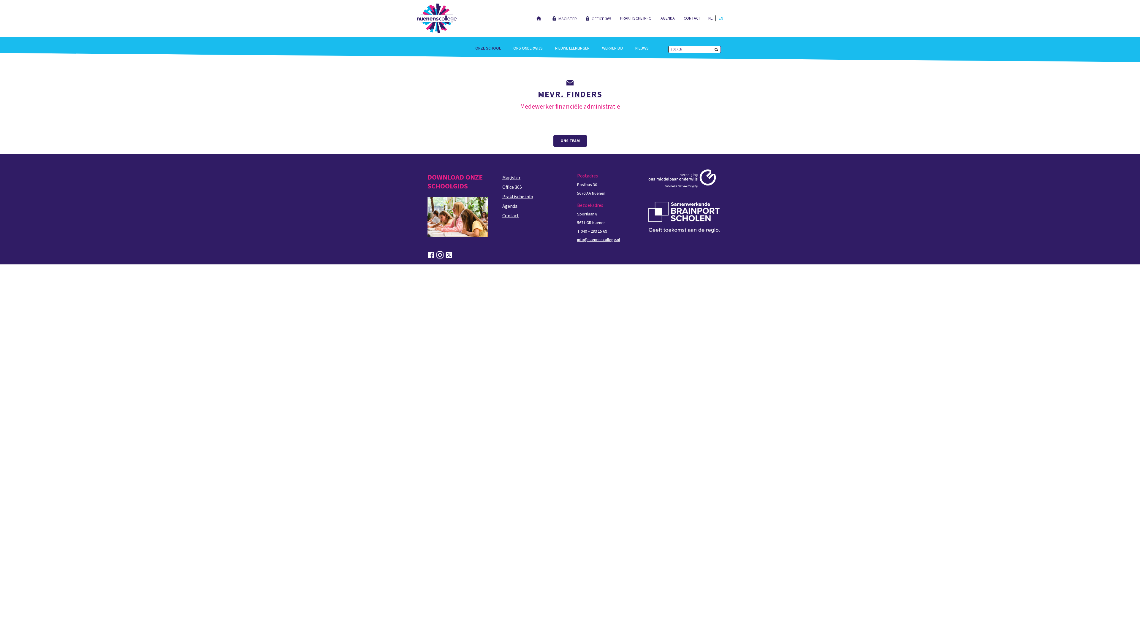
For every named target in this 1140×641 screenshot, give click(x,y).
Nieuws (642, 48)
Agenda (668, 18)
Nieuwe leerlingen (572, 48)
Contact (692, 18)
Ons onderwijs (528, 48)
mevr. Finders (570, 94)
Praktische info (636, 18)
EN (721, 18)
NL (710, 18)
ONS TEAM (570, 141)
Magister (567, 19)
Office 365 (601, 19)
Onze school (488, 48)
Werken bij (612, 48)
